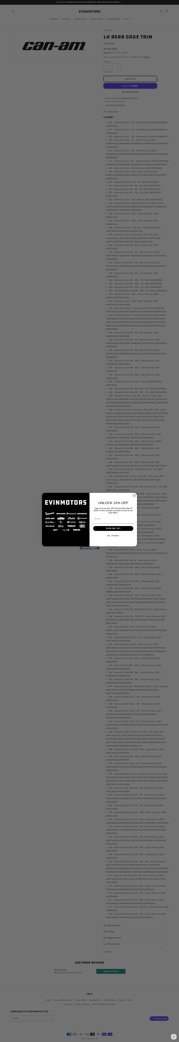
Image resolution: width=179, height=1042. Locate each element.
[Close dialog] (134, 495)
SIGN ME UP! (113, 528)
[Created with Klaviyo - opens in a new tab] (89, 547)
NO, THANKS (113, 536)
